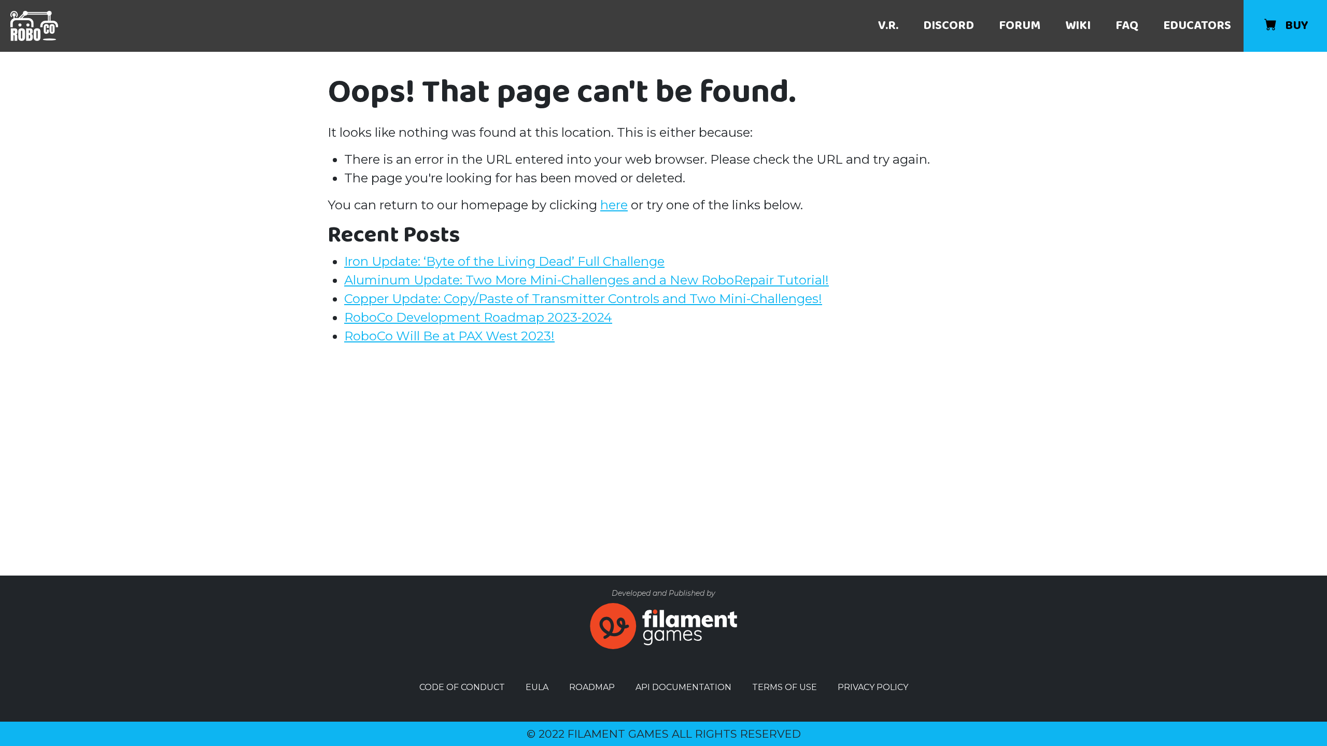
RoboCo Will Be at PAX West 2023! (449, 335)
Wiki (1078, 26)
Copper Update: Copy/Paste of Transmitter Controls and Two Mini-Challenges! (583, 298)
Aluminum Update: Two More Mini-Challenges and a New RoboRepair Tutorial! (586, 280)
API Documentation (683, 687)
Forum (1019, 26)
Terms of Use (784, 687)
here (614, 204)
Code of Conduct (462, 687)
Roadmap (592, 687)
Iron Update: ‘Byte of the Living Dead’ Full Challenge (504, 261)
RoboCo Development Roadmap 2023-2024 (478, 317)
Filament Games (618, 733)
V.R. (888, 26)
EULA (537, 687)
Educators (1197, 26)
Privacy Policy (873, 687)
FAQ (1127, 26)
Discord (948, 26)
